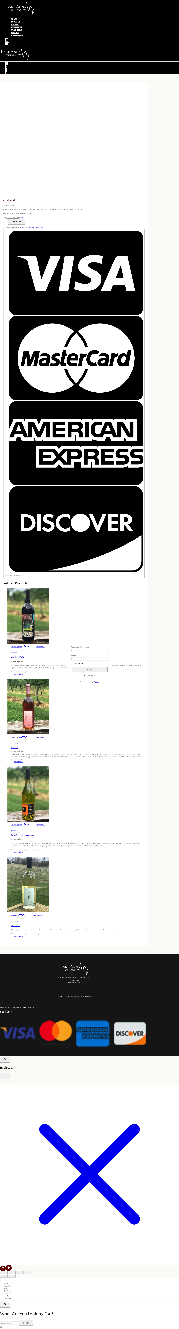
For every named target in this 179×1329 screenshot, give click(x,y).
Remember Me (78, 663)
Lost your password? (89, 675)
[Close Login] (5, 1059)
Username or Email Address (80, 647)
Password (74, 655)
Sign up (97, 682)
